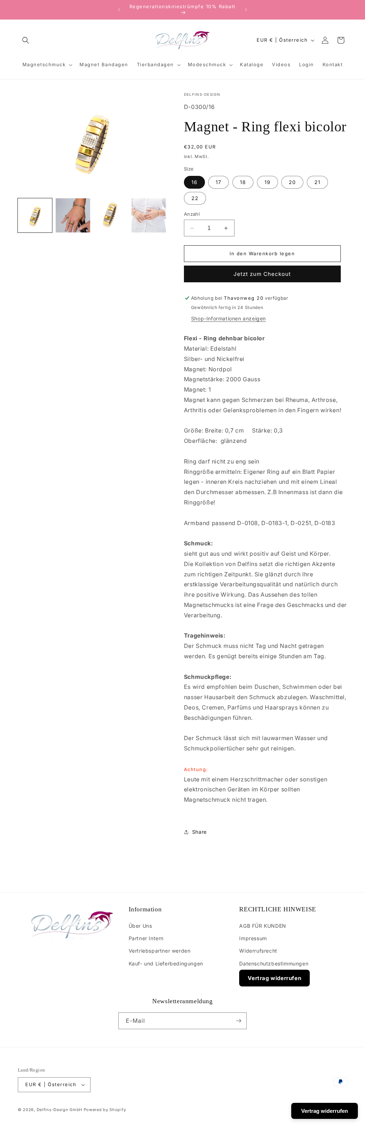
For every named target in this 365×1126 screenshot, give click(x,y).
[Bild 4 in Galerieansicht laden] (149, 215)
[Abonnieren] (238, 1020)
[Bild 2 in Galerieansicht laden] (73, 215)
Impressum (253, 938)
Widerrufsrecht (258, 951)
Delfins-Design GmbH (59, 1109)
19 (267, 182)
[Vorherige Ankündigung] (119, 9)
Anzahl (192, 214)
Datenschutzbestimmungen (273, 963)
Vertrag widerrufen (274, 978)
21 (317, 182)
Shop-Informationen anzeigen (228, 318)
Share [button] (199, 832)
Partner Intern (146, 938)
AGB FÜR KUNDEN (262, 926)
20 (292, 182)
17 (218, 182)
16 (194, 182)
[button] (26, 40)
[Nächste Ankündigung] (246, 9)
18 (243, 182)
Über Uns (140, 926)
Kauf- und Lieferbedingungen (166, 963)
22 (195, 198)
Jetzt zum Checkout (262, 274)
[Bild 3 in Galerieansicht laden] (111, 215)
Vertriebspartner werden (160, 951)
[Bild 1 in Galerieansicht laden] (35, 215)
